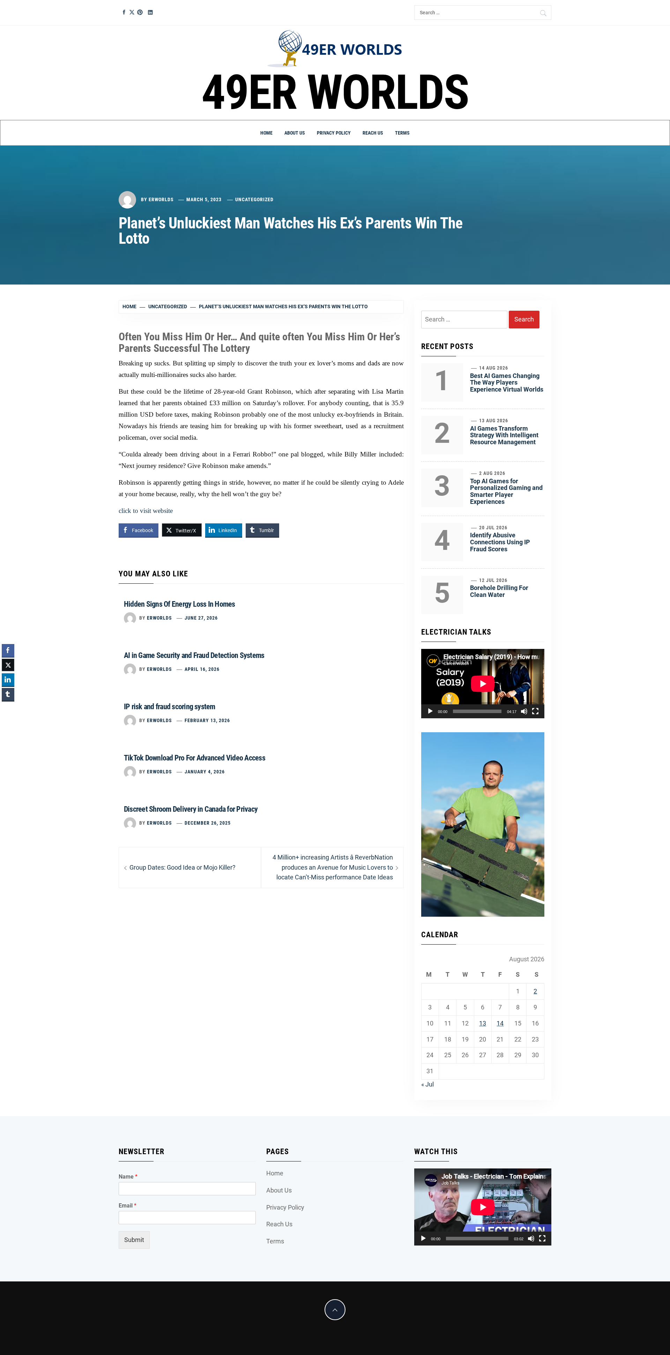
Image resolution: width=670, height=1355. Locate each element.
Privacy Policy (334, 133)
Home (266, 133)
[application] (482, 683)
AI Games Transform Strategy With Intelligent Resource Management (504, 435)
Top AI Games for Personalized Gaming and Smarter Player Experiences (506, 491)
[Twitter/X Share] (8, 665)
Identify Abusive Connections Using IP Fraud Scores (500, 542)
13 (482, 1023)
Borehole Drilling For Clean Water (499, 591)
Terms (402, 133)
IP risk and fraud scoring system (169, 706)
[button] (8, 708)
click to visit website (146, 510)
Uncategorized (254, 199)
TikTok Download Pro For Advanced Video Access (194, 758)
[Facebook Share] (8, 650)
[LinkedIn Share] (8, 679)
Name (128, 1176)
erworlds (161, 199)
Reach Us (373, 133)
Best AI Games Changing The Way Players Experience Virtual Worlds (506, 382)
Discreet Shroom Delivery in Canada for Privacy (191, 809)
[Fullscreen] (535, 711)
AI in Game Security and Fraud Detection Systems (194, 655)
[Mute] (524, 711)
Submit (134, 1239)
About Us (294, 133)
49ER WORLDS (335, 92)
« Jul (427, 1084)
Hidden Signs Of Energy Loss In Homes (179, 604)
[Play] (430, 711)
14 (500, 1023)
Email (127, 1205)
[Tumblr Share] (8, 694)
